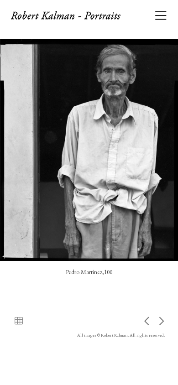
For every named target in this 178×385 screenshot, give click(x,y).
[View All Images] (19, 320)
